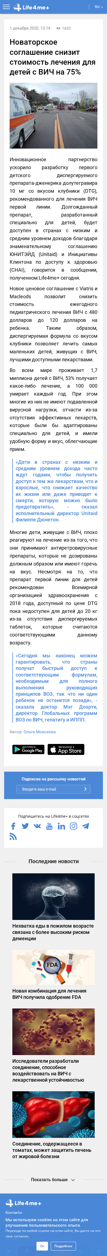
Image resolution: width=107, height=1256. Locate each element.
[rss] (13, 837)
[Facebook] (13, 827)
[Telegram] (85, 827)
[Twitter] (25, 827)
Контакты (13, 1212)
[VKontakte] (37, 827)
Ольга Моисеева (40, 731)
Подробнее (63, 1246)
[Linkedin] (61, 827)
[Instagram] (73, 827)
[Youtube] (49, 827)
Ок (42, 1246)
